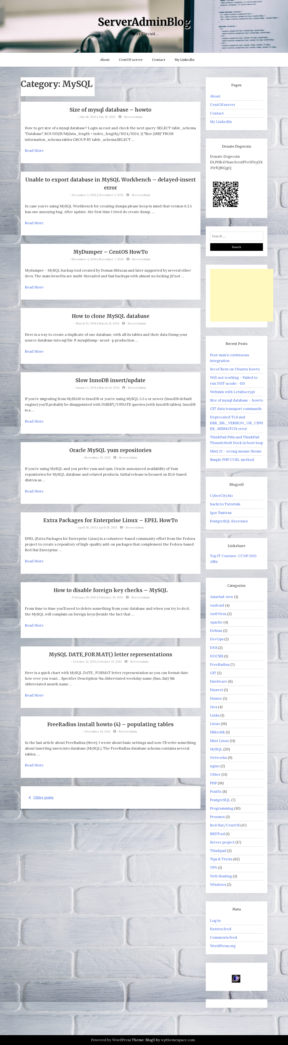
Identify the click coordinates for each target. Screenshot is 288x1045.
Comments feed (223, 937)
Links (214, 715)
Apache (216, 622)
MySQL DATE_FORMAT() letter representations (110, 654)
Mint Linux (219, 740)
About (105, 59)
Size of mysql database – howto (110, 110)
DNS (213, 647)
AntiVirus (218, 613)
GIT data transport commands (235, 408)
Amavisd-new (221, 596)
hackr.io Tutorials (225, 504)
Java (213, 707)
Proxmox (217, 816)
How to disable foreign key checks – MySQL (111, 590)
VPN (213, 867)
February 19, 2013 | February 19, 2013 (97, 597)
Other (215, 774)
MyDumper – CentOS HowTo (110, 252)
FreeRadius (220, 664)
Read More (34, 150)
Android (217, 605)
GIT (213, 673)
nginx (215, 766)
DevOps (216, 639)
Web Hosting (221, 876)
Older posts (43, 797)
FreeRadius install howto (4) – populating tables (110, 724)
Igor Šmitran (221, 512)
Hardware (218, 681)
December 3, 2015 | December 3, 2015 (97, 195)
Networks (218, 757)
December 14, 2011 (97, 731)
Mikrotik (217, 732)
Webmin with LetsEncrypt (232, 392)
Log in (215, 920)
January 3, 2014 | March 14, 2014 (97, 388)
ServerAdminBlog (144, 22)
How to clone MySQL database (110, 316)
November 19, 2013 (97, 457)
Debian (216, 630)
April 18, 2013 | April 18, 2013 (97, 527)
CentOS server (131, 59)
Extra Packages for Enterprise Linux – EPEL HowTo (110, 520)
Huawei (216, 689)
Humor (216, 698)
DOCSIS (216, 656)
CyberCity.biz (221, 495)
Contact (158, 59)
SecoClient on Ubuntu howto (235, 369)
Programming (221, 808)
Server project (222, 842)
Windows (218, 884)
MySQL (216, 749)
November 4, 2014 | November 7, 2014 (97, 259)
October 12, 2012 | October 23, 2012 (97, 661)
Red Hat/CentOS (225, 825)
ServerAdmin (133, 117)
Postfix (216, 791)
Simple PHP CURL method (232, 459)
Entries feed (220, 929)
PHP (213, 783)
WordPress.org (223, 946)
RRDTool (217, 833)
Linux (215, 723)
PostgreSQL (220, 800)
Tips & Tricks (221, 859)
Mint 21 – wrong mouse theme (236, 451)
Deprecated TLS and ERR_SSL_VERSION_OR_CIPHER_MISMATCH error (236, 423)
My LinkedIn (184, 59)
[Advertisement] (241, 295)
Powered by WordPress (111, 1040)
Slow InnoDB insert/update (110, 380)
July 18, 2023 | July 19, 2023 (97, 117)
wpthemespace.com (178, 1040)
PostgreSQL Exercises (229, 521)
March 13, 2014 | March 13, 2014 (97, 323)
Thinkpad (218, 850)
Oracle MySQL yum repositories (110, 450)
